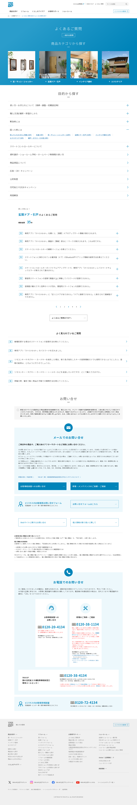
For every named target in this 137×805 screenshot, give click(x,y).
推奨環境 (64, 789)
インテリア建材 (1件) (103, 135)
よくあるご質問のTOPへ (62, 318)
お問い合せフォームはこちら (85, 504)
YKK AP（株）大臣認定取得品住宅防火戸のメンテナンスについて (58, 477)
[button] (68, 105)
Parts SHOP (42, 772)
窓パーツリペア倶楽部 (45, 775)
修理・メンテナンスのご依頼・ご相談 (89, 486)
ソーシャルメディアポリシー (51, 789)
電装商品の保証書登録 (75, 751)
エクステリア (12, 745)
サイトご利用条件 (13, 789)
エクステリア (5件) (17, 138)
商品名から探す (13, 751)
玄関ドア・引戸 (13, 740)
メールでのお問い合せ (75, 759)
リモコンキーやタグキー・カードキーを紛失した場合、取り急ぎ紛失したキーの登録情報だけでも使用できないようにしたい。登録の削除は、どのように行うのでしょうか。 (68, 361)
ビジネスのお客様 (120, 11)
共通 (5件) (39, 135)
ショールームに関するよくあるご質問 (111, 750)
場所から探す (12, 749)
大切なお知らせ (104, 761)
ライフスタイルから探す (46, 755)
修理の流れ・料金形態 (25, 477)
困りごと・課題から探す (46, 752)
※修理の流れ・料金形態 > (79, 659)
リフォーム (25, 11)
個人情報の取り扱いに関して (84, 522)
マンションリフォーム (45, 747)
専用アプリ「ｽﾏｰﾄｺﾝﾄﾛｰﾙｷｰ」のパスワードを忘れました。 (38, 350)
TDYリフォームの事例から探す (48, 767)
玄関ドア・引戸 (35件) (83, 135)
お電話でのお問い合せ (75, 761)
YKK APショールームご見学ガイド (109, 740)
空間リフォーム (43, 750)
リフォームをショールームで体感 (109, 742)
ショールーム (67, 11)
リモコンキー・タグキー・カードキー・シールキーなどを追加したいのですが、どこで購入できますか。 (58, 372)
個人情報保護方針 (36, 789)
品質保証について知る (75, 742)
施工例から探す (13, 754)
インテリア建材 (13, 742)
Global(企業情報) (78, 4)
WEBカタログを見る (14, 756)
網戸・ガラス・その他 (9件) (38, 138)
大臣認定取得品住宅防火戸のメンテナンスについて (82, 748)
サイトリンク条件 (24, 789)
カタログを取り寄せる (75, 754)
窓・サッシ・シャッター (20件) (59, 135)
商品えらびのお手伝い (15, 759)
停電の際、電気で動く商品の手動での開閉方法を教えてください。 (42, 381)
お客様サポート (53, 11)
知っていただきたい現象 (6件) (21, 135)
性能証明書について (86, 684)
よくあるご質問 (99, 4)
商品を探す (14, 11)
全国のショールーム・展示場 (108, 737)
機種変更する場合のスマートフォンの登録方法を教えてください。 (42, 341)
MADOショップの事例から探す (48, 765)
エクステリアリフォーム (46, 745)
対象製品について (75, 684)
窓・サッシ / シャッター (15, 737)
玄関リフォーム (43, 740)
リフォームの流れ (43, 760)
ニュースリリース (104, 763)
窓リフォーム (42, 737)
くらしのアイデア (38, 11)
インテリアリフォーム (45, 742)
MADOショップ (43, 770)
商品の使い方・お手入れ (76, 740)
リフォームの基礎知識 (45, 757)
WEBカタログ (90, 4)
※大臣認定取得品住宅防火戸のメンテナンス (84, 655)
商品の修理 (72, 745)
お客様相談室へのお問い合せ (33, 486)
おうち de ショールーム (106, 745)
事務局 (98, 686)
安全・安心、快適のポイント (77, 757)
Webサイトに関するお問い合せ (33, 522)
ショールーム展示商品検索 (107, 747)
